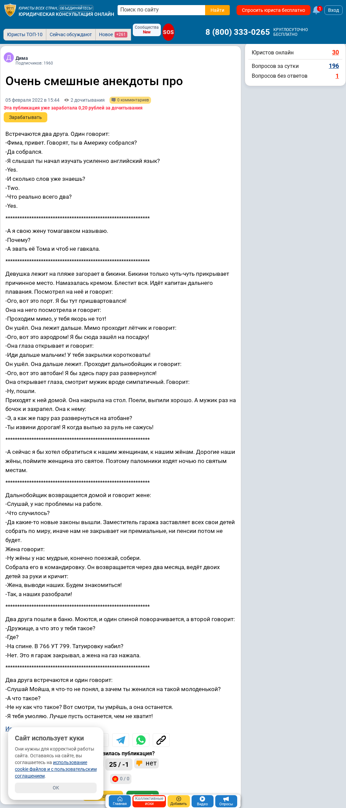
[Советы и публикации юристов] (10, 10)
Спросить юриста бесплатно (273, 10)
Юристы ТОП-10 (25, 34)
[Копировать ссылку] (161, 740)
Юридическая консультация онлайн (66, 14)
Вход (333, 10)
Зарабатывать (25, 117)
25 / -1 (119, 764)
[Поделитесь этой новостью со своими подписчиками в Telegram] (120, 740)
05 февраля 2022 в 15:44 (32, 100)
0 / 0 (124, 778)
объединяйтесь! (76, 8)
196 (334, 66)
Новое (112, 34)
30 (335, 52)
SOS (168, 32)
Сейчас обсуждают (71, 34)
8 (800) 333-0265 (237, 32)
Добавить (178, 804)
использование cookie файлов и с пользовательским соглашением (56, 769)
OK (56, 787)
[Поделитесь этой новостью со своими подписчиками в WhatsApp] (140, 740)
